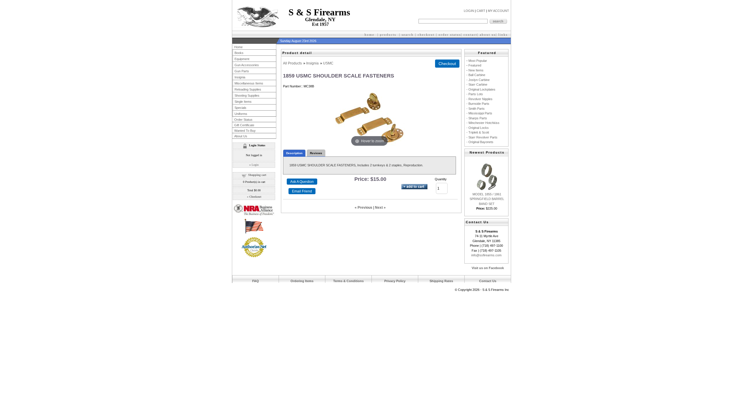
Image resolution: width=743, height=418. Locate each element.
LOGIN (469, 10)
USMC (328, 63)
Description (294, 153)
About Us (240, 136)
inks (504, 34)
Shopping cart (257, 174)
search (408, 34)
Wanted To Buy (245, 130)
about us (488, 34)
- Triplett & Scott (477, 132)
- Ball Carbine (475, 75)
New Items (476, 70)
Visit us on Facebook (488, 268)
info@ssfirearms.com (486, 255)
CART (481, 10)
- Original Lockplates (480, 89)
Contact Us (487, 281)
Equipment (242, 59)
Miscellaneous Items (249, 83)
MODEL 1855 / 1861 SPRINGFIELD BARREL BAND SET (487, 199)
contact (470, 34)
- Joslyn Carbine (478, 80)
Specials (240, 107)
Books (239, 53)
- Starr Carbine (476, 84)
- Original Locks (477, 127)
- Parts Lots (474, 94)
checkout (426, 34)
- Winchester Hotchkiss (482, 123)
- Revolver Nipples (479, 99)
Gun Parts (242, 71)
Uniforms (241, 114)
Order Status (243, 119)
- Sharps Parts (476, 118)
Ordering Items (302, 281)
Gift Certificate (244, 125)
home (369, 34)
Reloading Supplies (248, 89)
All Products (292, 63)
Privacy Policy (394, 281)
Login (255, 164)
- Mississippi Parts (479, 113)
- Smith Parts (475, 108)
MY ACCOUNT (498, 10)
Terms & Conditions (348, 281)
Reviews (316, 153)
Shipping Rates (441, 281)
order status (450, 34)
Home (238, 47)
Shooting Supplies (247, 95)
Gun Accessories (247, 65)
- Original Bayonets (479, 142)
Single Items (243, 101)
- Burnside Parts (477, 103)
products (388, 34)
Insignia (312, 63)
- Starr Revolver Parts (481, 137)
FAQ (255, 281)
